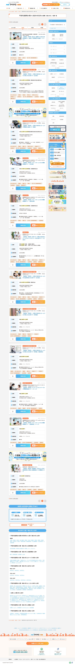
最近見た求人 (67, 8)
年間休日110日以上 (19, 587)
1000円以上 (17, 570)
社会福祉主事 (39, 613)
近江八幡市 (22, 540)
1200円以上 (22, 570)
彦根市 (14, 540)
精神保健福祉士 (24, 614)
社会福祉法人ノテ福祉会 (30, 601)
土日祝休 (25, 587)
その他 (23, 554)
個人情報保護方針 (42, 659)
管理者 (54, 630)
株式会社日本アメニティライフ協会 (35, 595)
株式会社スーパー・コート (21, 601)
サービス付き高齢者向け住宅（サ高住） (34, 560)
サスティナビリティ (26, 659)
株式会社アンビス (37, 600)
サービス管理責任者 (34, 630)
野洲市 (39, 540)
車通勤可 (24, 585)
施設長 (59, 628)
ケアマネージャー (25, 607)
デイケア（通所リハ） (34, 561)
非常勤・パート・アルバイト (29, 548)
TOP (9, 8)
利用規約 (37, 639)
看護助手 (29, 628)
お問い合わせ (62, 639)
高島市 (11, 541)
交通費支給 (24, 589)
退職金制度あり (30, 589)
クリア (63, 129)
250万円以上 (12, 580)
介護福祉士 (12, 613)
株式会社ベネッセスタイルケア (15, 595)
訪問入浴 (13, 562)
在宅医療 (19, 554)
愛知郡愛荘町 (28, 541)
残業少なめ (31, 588)
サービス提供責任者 (53, 628)
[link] (13, 28)
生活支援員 (32, 607)
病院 (11, 554)
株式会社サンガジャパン (16, 600)
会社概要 (16, 659)
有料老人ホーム (23, 560)
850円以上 (12, 570)
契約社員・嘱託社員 (20, 548)
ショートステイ (18, 562)
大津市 (11, 540)
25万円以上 (22, 575)
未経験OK (40, 585)
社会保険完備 (19, 589)
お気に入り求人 (56, 8)
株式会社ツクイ (25, 595)
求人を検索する (44, 8)
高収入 (14, 587)
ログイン (65, 4)
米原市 (18, 541)
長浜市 (18, 540)
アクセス (20, 659)
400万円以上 (28, 580)
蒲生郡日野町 (23, 541)
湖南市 (42, 540)
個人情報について (45, 639)
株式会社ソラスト (15, 599)
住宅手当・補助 (35, 585)
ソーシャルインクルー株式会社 (24, 596)
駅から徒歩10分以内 (18, 585)
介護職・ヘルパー (13, 607)
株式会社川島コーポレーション (27, 600)
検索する (55, 129)
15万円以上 (12, 575)
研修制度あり (12, 588)
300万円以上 (17, 580)
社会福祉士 (17, 613)
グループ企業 (35, 659)
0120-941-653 (21, 652)
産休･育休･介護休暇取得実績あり (22, 588)
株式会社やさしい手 (22, 599)
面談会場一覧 (32, 8)
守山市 (29, 540)
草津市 (26, 540)
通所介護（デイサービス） (25, 561)
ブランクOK (34, 587)
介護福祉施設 (14, 554)
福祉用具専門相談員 (43, 630)
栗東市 (32, 540)
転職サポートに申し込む (50, 4)
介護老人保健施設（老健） (15, 560)
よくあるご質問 (30, 639)
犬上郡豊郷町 (34, 541)
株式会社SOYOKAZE (34, 596)
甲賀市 (53, 28)
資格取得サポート (40, 587)
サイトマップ (22, 639)
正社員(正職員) (12, 548)
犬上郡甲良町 (40, 541)
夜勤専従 (11, 585)
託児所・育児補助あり (38, 588)
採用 (32, 659)
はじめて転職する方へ (57, 166)
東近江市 (15, 541)
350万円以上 (23, 580)
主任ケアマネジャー (44, 628)
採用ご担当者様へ (13, 639)
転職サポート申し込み (37, 643)
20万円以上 (17, 575)
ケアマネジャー (35, 628)
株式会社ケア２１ (30, 599)
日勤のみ (29, 587)
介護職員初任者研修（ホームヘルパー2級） (28, 613)
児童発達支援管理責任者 (24, 630)
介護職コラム (54, 639)
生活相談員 (19, 607)
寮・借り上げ (28, 585)
